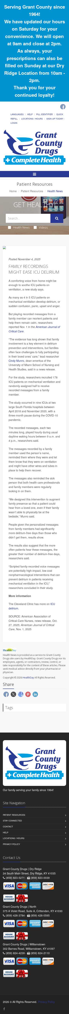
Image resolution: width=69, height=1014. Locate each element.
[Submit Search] (56, 218)
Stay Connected (12, 820)
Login (14, 122)
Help (30, 114)
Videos (43, 227)
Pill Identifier (44, 114)
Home (13, 191)
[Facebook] (63, 106)
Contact (8, 826)
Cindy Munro (16, 361)
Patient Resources (32, 191)
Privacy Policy (11, 844)
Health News (21, 227)
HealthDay (28, 677)
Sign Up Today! (54, 118)
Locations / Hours (32, 118)
